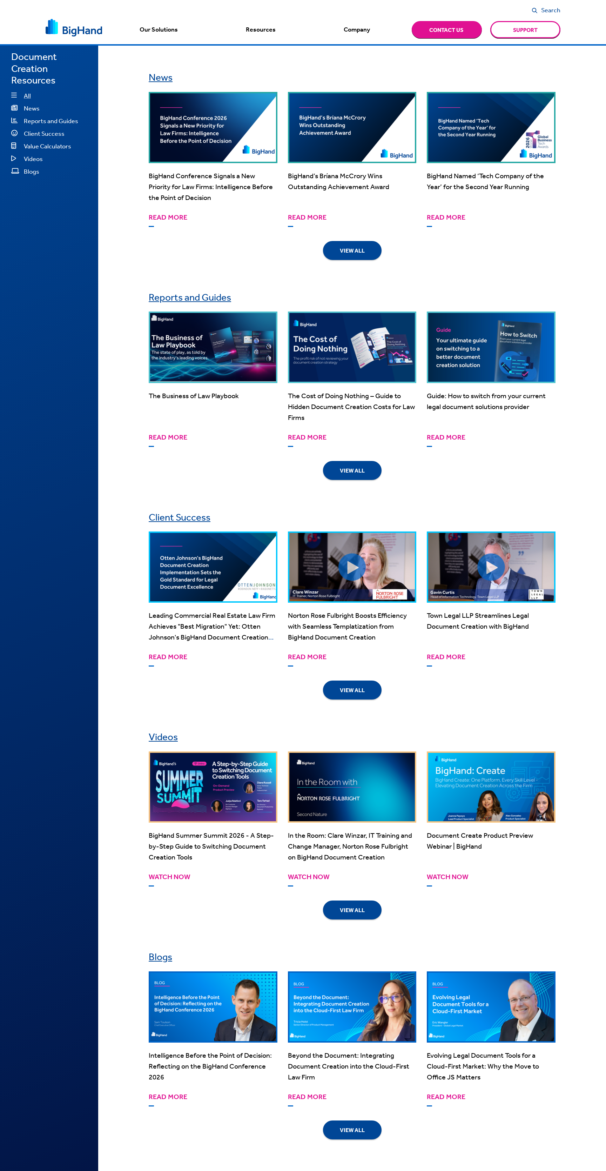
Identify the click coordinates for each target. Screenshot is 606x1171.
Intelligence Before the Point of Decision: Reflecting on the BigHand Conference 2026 (210, 1066)
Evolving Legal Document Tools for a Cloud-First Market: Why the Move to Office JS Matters (483, 1066)
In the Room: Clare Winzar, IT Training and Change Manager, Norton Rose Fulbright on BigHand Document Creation (350, 846)
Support (525, 29)
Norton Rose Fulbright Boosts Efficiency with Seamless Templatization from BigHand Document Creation (347, 626)
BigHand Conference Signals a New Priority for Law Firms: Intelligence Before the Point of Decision (211, 186)
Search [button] (550, 10)
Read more (168, 217)
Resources (261, 29)
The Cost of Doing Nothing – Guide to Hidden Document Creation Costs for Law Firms (351, 406)
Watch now (169, 876)
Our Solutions (159, 29)
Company (357, 29)
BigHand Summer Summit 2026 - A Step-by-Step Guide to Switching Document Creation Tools (211, 846)
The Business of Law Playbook (194, 396)
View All (352, 250)
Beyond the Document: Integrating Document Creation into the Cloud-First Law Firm (348, 1066)
